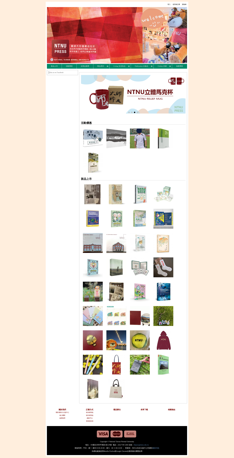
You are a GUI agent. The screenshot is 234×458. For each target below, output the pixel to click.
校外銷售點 (89, 415)
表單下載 (144, 410)
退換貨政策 (89, 421)
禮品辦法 (117, 410)
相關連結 (171, 410)
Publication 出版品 (139, 66)
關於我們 (62, 410)
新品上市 (54, 66)
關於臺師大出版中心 (62, 412)
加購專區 (179, 66)
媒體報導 (62, 418)
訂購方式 (89, 410)
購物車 (184, 4)
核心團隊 (62, 415)
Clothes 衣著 (160, 66)
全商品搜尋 (85, 66)
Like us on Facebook (56, 72)
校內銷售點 (89, 412)
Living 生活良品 (118, 66)
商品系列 (98, 66)
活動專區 (69, 66)
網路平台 (90, 418)
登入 (169, 4)
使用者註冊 (176, 4)
